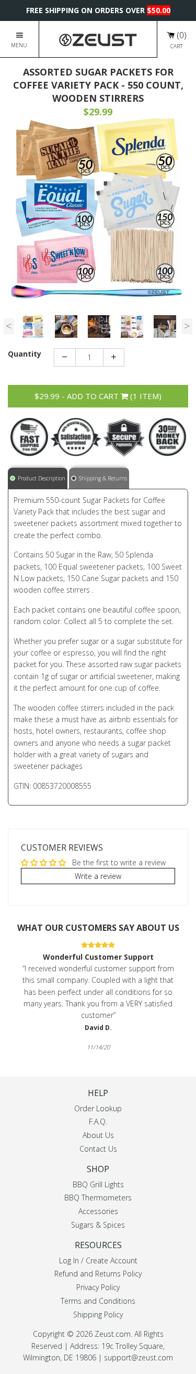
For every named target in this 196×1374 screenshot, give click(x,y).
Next (187, 326)
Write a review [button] (98, 876)
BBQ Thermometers (98, 1198)
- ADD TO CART (98, 396)
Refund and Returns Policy (98, 1274)
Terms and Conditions (98, 1301)
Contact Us (98, 1149)
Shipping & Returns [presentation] (103, 477)
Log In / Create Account (98, 1260)
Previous (9, 326)
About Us (98, 1135)
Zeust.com (113, 1334)
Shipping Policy (98, 1314)
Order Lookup (98, 1108)
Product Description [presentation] (41, 477)
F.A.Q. (98, 1121)
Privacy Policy (98, 1287)
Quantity (24, 354)
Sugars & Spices (98, 1225)
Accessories (98, 1211)
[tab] (38, 477)
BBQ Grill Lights (98, 1184)
